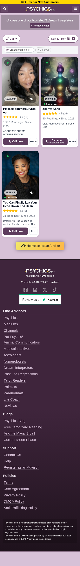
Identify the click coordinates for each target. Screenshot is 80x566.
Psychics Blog (14, 421)
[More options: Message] (33, 231)
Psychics (10, 318)
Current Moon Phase (20, 440)
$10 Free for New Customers (40, 1)
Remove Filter (41, 25)
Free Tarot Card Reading (23, 427)
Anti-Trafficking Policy (20, 508)
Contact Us (12, 455)
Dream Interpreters (18, 368)
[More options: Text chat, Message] (33, 141)
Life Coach (12, 399)
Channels (11, 330)
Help (7, 461)
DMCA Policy (14, 501)
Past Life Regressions (21, 374)
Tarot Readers (15, 380)
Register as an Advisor (21, 467)
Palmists (10, 387)
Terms (8, 482)
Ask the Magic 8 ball (19, 433)
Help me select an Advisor (42, 245)
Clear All (44, 50)
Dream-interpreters (20, 50)
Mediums (11, 324)
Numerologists (15, 361)
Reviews (10, 406)
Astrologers (12, 355)
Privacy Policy (14, 495)
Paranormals (13, 393)
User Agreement (16, 489)
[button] (7, 62)
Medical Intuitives (17, 349)
